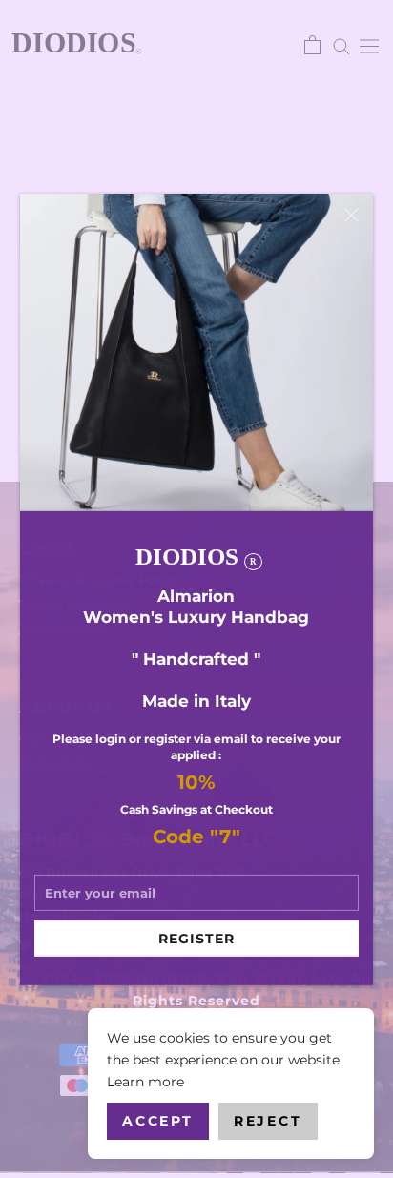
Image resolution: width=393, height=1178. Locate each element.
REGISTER (196, 938)
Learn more (145, 1081)
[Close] (351, 214)
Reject (268, 1120)
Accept (158, 1120)
